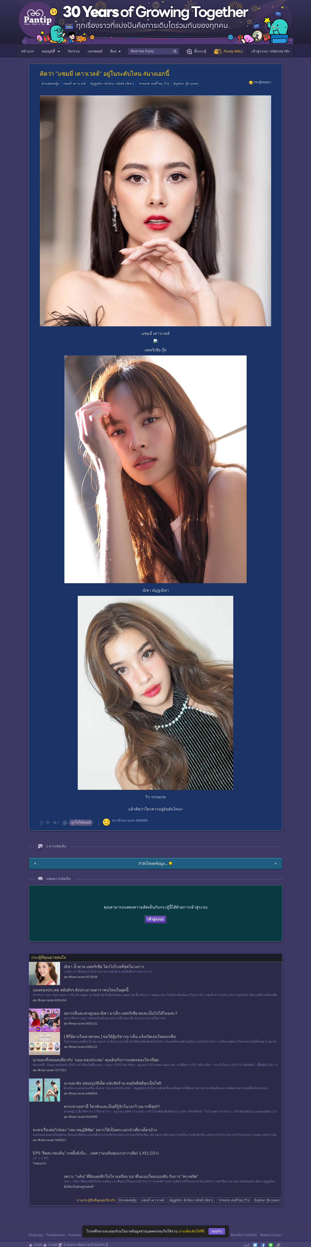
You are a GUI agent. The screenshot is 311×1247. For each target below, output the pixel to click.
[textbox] (153, 51)
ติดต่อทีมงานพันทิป (244, 1235)
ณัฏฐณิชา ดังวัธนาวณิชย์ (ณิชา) (112, 83)
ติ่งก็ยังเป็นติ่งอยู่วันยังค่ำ (79, 1186)
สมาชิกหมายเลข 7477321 (49, 1070)
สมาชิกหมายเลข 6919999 (80, 1117)
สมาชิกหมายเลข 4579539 (80, 977)
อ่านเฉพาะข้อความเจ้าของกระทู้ (86, 1245)
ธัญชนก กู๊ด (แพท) (185, 83)
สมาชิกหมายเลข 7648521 (49, 1140)
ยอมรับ (217, 1231)
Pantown (75, 1235)
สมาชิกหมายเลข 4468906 (130, 820)
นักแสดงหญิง (50, 83)
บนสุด (38, 1245)
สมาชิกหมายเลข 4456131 (80, 1047)
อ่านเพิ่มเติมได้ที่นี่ (192, 1231)
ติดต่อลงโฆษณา (271, 1235)
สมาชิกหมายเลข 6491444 (49, 1000)
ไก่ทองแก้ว (39, 1163)
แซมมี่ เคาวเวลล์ (74, 83)
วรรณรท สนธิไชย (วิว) (153, 83)
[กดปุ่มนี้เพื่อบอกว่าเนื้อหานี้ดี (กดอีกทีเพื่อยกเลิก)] (47, 822)
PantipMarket (55, 1235)
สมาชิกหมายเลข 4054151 (80, 1023)
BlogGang (36, 1235)
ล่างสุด (52, 1245)
